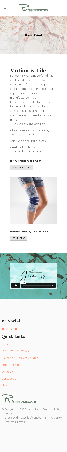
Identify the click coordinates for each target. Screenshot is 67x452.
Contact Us (9, 378)
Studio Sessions (12, 364)
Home (6, 344)
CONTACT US (18, 238)
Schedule (8, 371)
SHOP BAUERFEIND (21, 168)
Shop (5, 385)
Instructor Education (15, 351)
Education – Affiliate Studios (20, 357)
